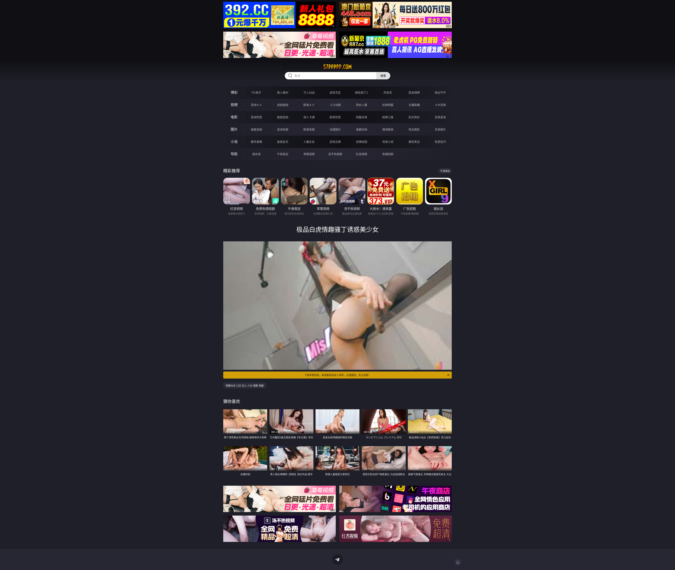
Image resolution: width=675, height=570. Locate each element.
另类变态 (440, 117)
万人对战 (309, 93)
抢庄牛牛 (440, 93)
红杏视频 (361, 154)
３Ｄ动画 (335, 105)
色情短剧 (387, 154)
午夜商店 (282, 154)
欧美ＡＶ (309, 105)
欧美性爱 (335, 117)
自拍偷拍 (282, 105)
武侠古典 (335, 142)
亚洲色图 (282, 129)
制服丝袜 (361, 117)
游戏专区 (335, 93)
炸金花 (388, 93)
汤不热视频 (335, 154)
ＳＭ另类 (440, 105)
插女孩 (256, 154)
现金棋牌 (414, 93)
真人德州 (282, 93)
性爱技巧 (440, 142)
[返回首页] (458, 562)
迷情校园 (361, 142)
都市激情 (256, 142)
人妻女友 (309, 142)
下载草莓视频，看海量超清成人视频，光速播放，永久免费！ (337, 375)
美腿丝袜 (361, 129)
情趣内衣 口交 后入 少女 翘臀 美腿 (245, 385)
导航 (234, 154)
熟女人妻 (361, 105)
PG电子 (256, 93)
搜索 (383, 76)
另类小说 (387, 142)
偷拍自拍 (282, 117)
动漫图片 (335, 129)
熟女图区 (414, 129)
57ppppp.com (337, 66)
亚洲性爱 (256, 117)
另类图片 (440, 129)
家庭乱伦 (282, 142)
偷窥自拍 (256, 129)
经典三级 (387, 117)
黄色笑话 (414, 142)
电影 (234, 117)
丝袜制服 (387, 105)
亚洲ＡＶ (256, 105)
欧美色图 (309, 129)
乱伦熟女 (414, 117)
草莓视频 (309, 154)
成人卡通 (309, 117)
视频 (234, 104)
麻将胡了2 (361, 93)
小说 (234, 141)
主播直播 (414, 105)
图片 (234, 129)
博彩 (234, 92)
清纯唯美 (387, 129)
